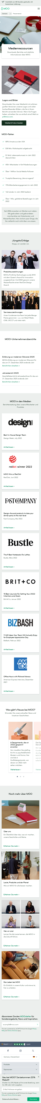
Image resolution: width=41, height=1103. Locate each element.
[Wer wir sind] (20, 914)
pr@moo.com (7, 117)
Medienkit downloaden (14, 123)
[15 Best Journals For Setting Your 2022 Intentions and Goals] (20, 581)
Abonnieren (33, 1099)
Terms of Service (12, 1030)
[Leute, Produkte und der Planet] (20, 865)
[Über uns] (20, 814)
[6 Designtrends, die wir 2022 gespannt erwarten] (20, 731)
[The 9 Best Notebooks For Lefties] (20, 542)
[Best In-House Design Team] (20, 422)
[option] (20, 748)
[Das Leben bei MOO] (20, 965)
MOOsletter (25, 1016)
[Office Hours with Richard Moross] (20, 664)
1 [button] (17, 776)
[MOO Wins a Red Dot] (20, 462)
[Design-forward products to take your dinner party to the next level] (20, 501)
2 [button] (20, 776)
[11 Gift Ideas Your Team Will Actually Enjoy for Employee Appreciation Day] (20, 623)
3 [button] (23, 776)
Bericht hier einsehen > (11, 366)
